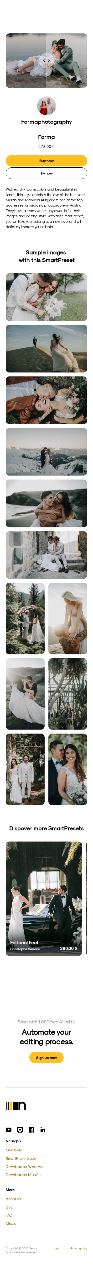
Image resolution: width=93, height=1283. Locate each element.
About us (13, 1199)
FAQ (9, 1215)
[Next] (78, 899)
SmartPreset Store (21, 1158)
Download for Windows (24, 1166)
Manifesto (14, 1150)
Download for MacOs (23, 1174)
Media (11, 1223)
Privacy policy (79, 1248)
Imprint (57, 1248)
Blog (9, 1207)
